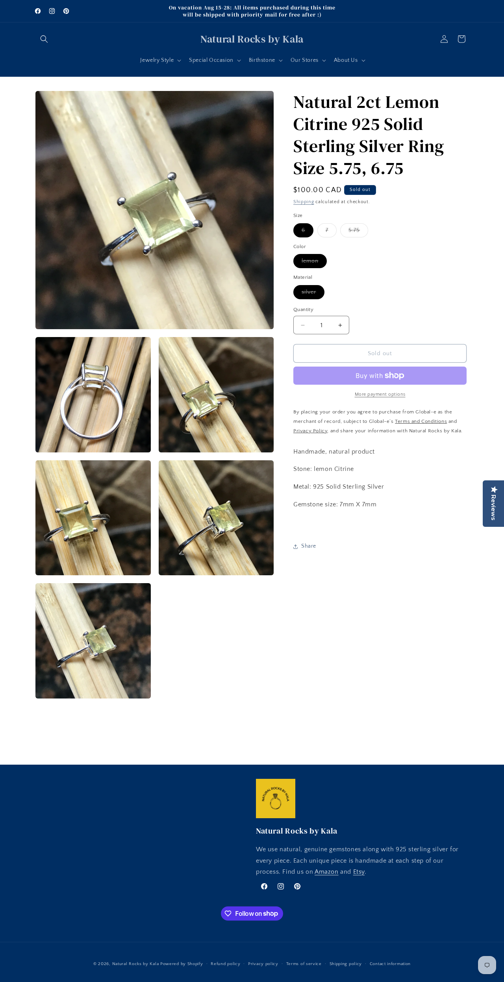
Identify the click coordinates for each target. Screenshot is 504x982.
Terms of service (304, 963)
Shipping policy (346, 963)
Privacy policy (263, 963)
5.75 (358, 232)
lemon (314, 263)
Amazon (327, 872)
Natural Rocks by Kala (135, 964)
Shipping (303, 201)
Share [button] (308, 546)
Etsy (359, 872)
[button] (44, 39)
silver (313, 294)
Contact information (390, 963)
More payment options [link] (380, 394)
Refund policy (225, 963)
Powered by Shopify (181, 964)
